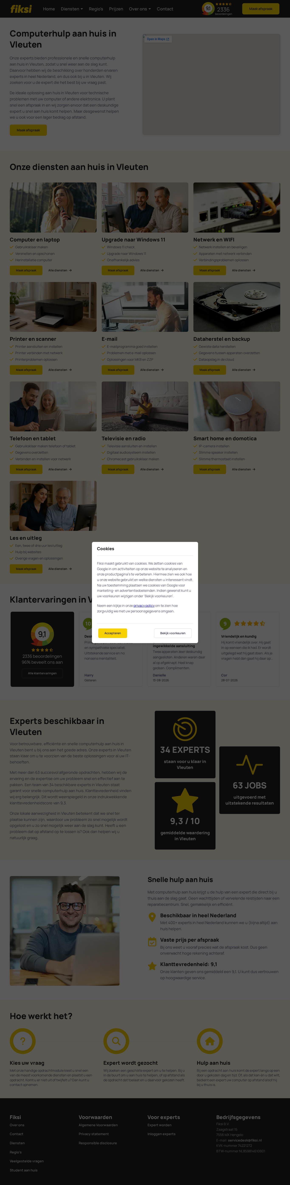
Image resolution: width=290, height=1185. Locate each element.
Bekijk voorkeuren (173, 633)
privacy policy (144, 605)
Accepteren (112, 633)
